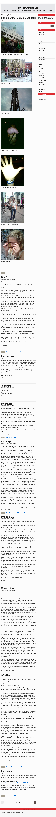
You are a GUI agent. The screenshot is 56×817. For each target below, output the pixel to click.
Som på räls (7, 356)
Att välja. (5, 675)
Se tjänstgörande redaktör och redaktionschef (12, 812)
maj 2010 (41, 68)
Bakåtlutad (6, 403)
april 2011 (41, 43)
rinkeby (16, 795)
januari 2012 (41, 32)
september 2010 (42, 59)
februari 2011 (42, 48)
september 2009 (42, 87)
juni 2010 (41, 66)
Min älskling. (7, 588)
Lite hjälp (6, 441)
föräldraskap (41, 96)
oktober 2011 (42, 34)
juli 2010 (40, 64)
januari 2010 (41, 77)
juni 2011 (41, 39)
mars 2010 (41, 73)
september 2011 (42, 36)
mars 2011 (41, 46)
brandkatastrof (9, 795)
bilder (7, 273)
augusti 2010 (42, 61)
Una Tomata (7, 517)
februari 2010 (42, 75)
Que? (4, 277)
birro (7, 766)
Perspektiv (6, 771)
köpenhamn (12, 273)
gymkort (8, 437)
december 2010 (42, 52)
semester (19, 351)
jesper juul (22, 512)
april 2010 (41, 71)
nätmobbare (21, 766)
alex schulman (9, 512)
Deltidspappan (28, 8)
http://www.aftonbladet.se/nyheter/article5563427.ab (16, 783)
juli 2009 (40, 91)
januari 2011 (41, 50)
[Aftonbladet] (6, 1)
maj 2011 (41, 41)
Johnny (13, 20)
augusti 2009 (42, 89)
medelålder (13, 437)
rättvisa (14, 351)
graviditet (16, 512)
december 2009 (42, 80)
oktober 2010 (42, 57)
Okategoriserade (42, 99)
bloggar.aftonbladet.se (43, 20)
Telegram (6, 385)
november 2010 (42, 55)
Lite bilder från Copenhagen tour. (18, 18)
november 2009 (42, 82)
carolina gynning (13, 766)
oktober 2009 (42, 84)
